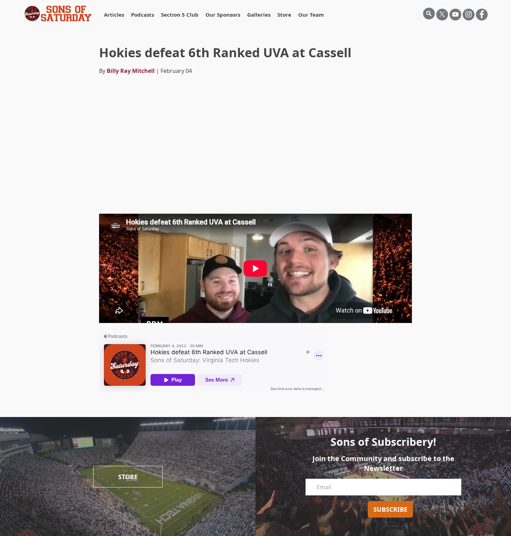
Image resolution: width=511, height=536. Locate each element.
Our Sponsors (222, 14)
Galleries (258, 14)
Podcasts (142, 14)
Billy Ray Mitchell (131, 71)
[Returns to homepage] (58, 13)
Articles (114, 14)
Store (284, 14)
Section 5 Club (179, 14)
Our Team (311, 14)
